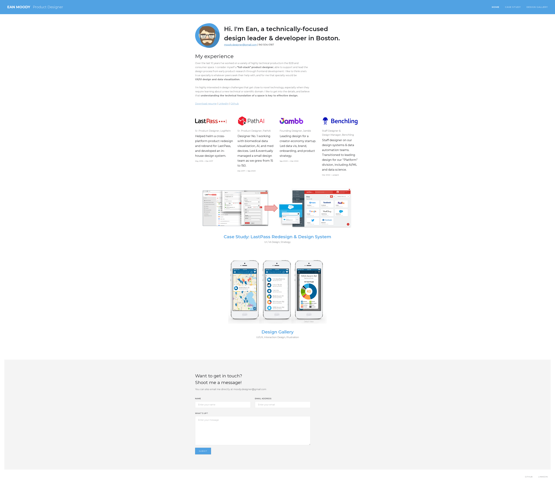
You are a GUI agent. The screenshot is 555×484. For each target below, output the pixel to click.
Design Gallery (537, 7)
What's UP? (201, 413)
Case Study (513, 7)
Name (198, 398)
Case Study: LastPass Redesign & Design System (277, 236)
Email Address (263, 398)
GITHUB (529, 477)
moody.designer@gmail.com (240, 44)
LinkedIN (543, 477)
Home (495, 7)
